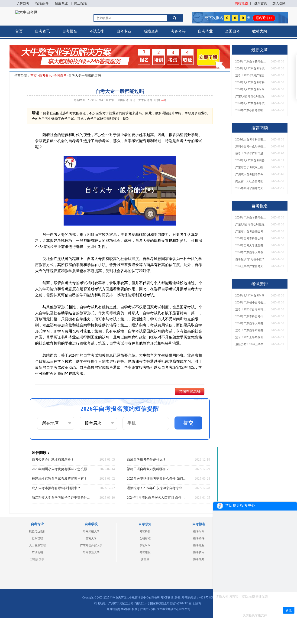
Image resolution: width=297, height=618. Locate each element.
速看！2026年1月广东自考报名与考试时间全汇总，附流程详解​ (251, 75)
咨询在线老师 (189, 392)
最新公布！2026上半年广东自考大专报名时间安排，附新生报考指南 (251, 344)
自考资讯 (42, 31)
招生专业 (61, 3)
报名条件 (42, 3)
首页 (19, 31)
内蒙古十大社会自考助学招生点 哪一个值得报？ (251, 181)
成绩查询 (151, 31)
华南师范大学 (91, 531)
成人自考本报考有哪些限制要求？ (56, 488)
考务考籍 (178, 31)
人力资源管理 (37, 545)
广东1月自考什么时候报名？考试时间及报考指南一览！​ (251, 96)
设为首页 (260, 3)
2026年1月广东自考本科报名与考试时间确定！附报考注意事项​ (251, 82)
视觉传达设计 (37, 531)
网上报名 (80, 3)
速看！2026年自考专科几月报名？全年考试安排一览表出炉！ (251, 309)
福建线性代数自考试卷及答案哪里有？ (59, 478)
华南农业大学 (91, 552)
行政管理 (37, 538)
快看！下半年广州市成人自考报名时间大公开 (251, 153)
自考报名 (69, 31)
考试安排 (96, 31)
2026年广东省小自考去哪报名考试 (251, 302)
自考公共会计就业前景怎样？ (53, 459)
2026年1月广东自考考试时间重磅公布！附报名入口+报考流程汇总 (251, 103)
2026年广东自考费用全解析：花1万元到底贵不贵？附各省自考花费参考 (251, 61)
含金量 (145, 559)
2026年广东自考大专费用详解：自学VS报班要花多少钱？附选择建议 (251, 323)
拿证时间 (145, 545)
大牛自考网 (145, 100)
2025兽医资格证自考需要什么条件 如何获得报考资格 (156, 478)
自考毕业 (205, 31)
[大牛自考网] (26, 12)
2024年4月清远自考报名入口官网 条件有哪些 (156, 497)
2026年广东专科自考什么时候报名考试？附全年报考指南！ (251, 316)
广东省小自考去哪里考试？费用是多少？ (251, 231)
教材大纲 (259, 31)
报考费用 (198, 552)
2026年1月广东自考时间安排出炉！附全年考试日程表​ (251, 89)
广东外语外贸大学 (91, 545)
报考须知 (198, 559)
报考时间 (198, 531)
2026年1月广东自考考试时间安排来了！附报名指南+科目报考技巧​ (251, 68)
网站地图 (241, 3)
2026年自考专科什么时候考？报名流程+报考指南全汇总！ (251, 238)
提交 (188, 423)
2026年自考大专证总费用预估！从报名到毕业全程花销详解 (251, 245)
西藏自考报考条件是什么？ (146, 459)
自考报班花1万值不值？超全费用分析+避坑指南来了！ (251, 259)
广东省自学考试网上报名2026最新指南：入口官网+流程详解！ (251, 167)
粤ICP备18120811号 (172, 597)
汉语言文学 (37, 559)
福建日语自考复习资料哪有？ (148, 469)
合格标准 (145, 538)
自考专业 (123, 31)
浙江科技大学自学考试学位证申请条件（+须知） (61, 497)
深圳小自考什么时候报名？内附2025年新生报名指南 (251, 146)
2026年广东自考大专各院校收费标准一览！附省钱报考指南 (251, 252)
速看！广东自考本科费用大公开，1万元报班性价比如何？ (251, 330)
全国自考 (232, 31)
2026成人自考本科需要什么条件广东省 (251, 139)
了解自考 (22, 3)
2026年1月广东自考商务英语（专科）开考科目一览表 (251, 160)
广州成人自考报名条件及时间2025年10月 (251, 174)
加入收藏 (278, 3)
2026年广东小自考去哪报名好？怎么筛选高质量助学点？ (251, 110)
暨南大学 (91, 538)
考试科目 (145, 531)
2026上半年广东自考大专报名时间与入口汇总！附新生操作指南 (251, 266)
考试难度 (145, 552)
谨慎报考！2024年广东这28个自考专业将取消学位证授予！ (156, 488)
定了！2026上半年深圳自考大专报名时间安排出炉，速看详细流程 (251, 337)
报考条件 (198, 538)
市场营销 (37, 552)
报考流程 (198, 545)
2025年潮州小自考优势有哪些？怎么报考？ (61, 469)
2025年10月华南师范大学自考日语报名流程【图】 (251, 188)
